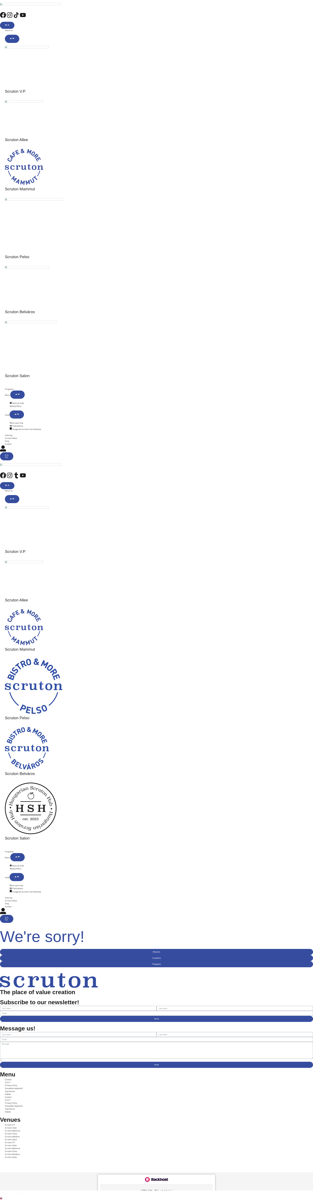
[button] (156, 1198)
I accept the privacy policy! (13, 1060)
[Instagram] (10, 15)
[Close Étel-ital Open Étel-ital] (17, 395)
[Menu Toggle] (7, 25)
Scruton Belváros (20, 312)
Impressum (10, 1091)
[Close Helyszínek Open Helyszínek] (12, 39)
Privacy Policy (11, 1085)
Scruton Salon (17, 376)
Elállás (8, 1094)
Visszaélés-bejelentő (13, 1088)
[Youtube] (23, 15)
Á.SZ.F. (8, 1082)
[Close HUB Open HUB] (17, 414)
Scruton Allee (16, 140)
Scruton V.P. (15, 91)
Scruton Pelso (17, 257)
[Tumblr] (16, 475)
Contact (8, 1079)
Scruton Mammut (20, 189)
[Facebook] (3, 15)
